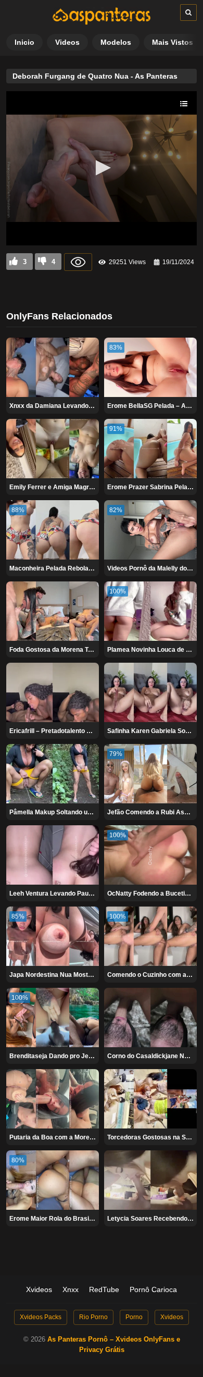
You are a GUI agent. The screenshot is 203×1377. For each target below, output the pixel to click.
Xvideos (39, 1289)
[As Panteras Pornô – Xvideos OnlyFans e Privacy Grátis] (101, 22)
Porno (134, 1317)
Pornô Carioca (153, 1289)
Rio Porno (93, 1317)
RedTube (104, 1289)
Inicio (24, 42)
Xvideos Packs (40, 1317)
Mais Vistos (172, 42)
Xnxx (70, 1289)
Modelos (115, 42)
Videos (67, 42)
